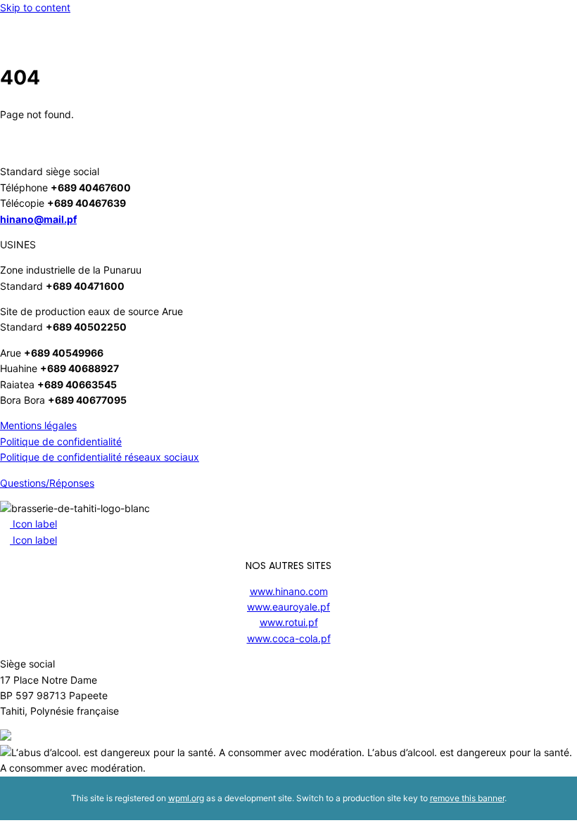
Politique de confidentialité (61, 441)
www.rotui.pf (289, 622)
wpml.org (186, 798)
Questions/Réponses (47, 483)
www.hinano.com (289, 591)
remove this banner (467, 798)
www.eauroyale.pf (288, 607)
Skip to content (35, 7)
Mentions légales (38, 425)
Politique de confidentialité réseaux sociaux (99, 457)
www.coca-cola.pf (289, 638)
